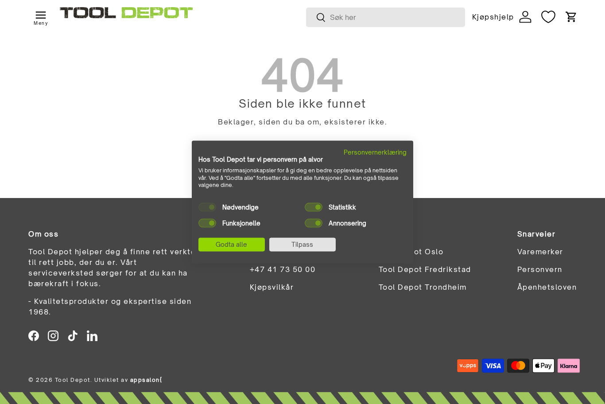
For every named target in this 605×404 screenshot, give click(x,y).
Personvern (539, 269)
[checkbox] (207, 207)
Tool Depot (72, 380)
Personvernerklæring (375, 152)
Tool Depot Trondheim (423, 287)
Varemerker (540, 251)
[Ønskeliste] (548, 17)
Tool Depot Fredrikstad (425, 269)
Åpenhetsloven (547, 287)
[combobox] (385, 17)
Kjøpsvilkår (272, 287)
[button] (571, 17)
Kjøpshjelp (493, 16)
